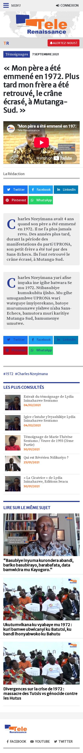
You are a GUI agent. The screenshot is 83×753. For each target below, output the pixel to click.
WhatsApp (44, 200)
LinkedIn (69, 190)
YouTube (42, 742)
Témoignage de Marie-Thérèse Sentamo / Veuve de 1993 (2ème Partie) (48, 441)
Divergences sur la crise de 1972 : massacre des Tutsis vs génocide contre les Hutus (40, 694)
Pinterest (18, 200)
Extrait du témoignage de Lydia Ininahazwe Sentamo (49, 398)
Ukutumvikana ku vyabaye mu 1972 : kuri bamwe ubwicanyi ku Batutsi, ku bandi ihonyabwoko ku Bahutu (37, 629)
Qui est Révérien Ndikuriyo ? (46, 457)
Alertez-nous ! (64, 43)
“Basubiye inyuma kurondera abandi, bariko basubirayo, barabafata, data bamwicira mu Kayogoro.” (38, 565)
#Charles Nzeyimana (31, 374)
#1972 (8, 374)
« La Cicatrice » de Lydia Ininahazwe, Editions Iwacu (46, 480)
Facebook (43, 190)
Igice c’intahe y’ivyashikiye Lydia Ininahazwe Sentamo (49, 419)
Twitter (18, 190)
